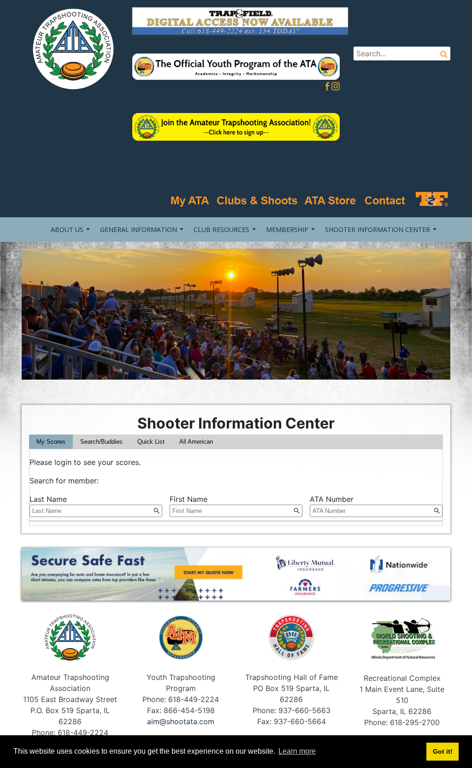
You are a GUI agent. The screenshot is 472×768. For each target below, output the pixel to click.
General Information (138, 229)
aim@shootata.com (180, 721)
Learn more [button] (297, 751)
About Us (67, 229)
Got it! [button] (443, 751)
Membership (287, 229)
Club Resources (221, 229)
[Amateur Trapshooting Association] (70, 48)
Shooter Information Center (377, 229)
